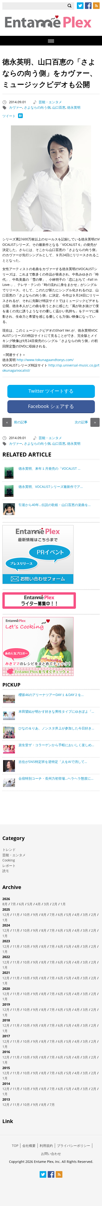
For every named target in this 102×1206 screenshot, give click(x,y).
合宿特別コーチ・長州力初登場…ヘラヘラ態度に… (56, 778)
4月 (38, 904)
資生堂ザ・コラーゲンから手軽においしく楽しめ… (56, 745)
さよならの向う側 (37, 107)
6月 (21, 904)
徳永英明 (73, 107)
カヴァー (15, 107)
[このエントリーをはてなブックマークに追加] (20, 117)
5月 (29, 904)
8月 (5, 904)
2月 (54, 904)
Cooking (8, 860)
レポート (9, 865)
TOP (15, 1145)
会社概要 (29, 1145)
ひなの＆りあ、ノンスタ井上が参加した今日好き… (56, 728)
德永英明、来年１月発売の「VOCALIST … (49, 468)
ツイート (9, 116)
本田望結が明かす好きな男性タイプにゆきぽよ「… (56, 711)
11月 (16, 914)
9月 (35, 914)
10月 (26, 914)
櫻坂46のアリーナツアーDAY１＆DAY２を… (51, 694)
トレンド (9, 849)
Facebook (88, 5)
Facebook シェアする (51, 406)
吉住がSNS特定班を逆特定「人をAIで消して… (53, 761)
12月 (5, 914)
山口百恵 (58, 107)
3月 (46, 904)
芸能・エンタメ (50, 102)
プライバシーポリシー (73, 1145)
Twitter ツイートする (51, 391)
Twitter (80, 5)
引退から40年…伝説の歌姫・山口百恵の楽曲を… (55, 504)
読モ (5, 870)
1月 (63, 904)
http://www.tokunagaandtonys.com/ (45, 360)
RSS (96, 5)
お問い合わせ (51, 1153)
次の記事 (85, 422)
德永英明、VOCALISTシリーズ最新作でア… (51, 486)
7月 (13, 904)
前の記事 (16, 422)
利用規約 (46, 1145)
